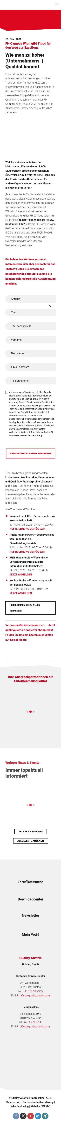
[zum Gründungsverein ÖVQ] (30, 1082)
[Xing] (45, 1116)
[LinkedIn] (38, 1116)
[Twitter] (23, 1116)
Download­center (30, 899)
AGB (48, 1098)
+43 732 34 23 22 (33, 991)
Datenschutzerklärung (31, 435)
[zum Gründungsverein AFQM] (30, 1048)
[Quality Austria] (15, 5)
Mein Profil (30, 934)
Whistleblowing (20, 1106)
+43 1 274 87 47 (33, 1022)
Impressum (37, 1098)
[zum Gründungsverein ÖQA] (30, 1059)
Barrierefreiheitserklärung (38, 1102)
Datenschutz (13, 1102)
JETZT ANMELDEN (21, 574)
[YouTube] (30, 1116)
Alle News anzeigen (31, 831)
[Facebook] (16, 1116)
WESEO (45, 1106)
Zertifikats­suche (31, 882)
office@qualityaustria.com (35, 995)
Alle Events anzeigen (30, 840)
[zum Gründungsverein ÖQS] (30, 1070)
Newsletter (30, 915)
